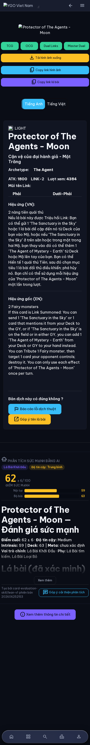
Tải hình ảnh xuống (45, 57)
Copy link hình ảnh (45, 70)
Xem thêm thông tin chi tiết (45, 614)
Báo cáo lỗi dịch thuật (35, 409)
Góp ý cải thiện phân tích (64, 592)
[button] (82, 5)
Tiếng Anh (34, 104)
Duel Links (51, 46)
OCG (29, 46)
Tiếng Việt (56, 104)
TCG (9, 46)
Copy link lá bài (45, 82)
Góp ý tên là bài (29, 419)
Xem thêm (45, 580)
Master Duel (76, 46)
